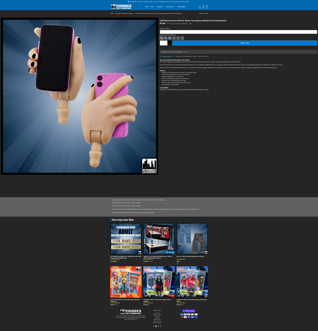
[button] (6, 181)
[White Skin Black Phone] (165, 38)
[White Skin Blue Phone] (170, 38)
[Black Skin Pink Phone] (174, 38)
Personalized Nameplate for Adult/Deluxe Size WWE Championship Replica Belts (125, 257)
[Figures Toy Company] (121, 6)
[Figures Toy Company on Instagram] (156, 326)
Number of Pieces (165, 28)
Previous (201, 13)
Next (206, 13)
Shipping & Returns (167, 56)
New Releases (181, 6)
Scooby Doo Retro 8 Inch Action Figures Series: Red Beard (192, 300)
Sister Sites (157, 316)
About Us (157, 318)
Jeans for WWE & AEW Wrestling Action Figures (190, 256)
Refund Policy (157, 319)
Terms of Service (157, 321)
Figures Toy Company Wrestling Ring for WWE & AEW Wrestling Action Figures (158, 257)
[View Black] (177, 263)
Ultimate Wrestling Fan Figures (124, 13)
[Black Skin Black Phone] (178, 38)
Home (147, 6)
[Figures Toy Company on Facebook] (154, 326)
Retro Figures (170, 6)
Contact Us (157, 313)
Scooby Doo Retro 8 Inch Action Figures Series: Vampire (157, 300)
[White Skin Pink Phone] (161, 38)
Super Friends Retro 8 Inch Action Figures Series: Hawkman (124, 300)
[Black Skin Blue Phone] (182, 38)
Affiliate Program (157, 322)
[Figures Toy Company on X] (161, 326)
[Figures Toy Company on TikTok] (158, 326)
